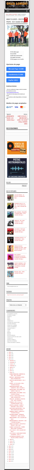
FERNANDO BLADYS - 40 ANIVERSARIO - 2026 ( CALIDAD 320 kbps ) (20, 239)
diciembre (12, 360)
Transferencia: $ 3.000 (16, 74)
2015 (10, 456)
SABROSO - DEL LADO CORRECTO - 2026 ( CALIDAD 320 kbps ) (19, 222)
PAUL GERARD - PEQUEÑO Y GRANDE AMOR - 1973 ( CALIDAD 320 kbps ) (20, 213)
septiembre (12, 365)
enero (11, 444)
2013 (10, 459)
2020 (10, 447)
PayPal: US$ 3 (13, 80)
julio (10, 369)
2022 (10, 358)
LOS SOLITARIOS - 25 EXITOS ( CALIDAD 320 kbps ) (19, 196)
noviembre (12, 362)
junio (11, 370)
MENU (8, 10)
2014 (10, 457)
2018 (10, 451)
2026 (10, 352)
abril (11, 439)
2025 (10, 353)
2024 (10, 355)
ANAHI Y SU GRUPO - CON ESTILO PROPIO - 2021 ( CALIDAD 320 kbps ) (16, 20)
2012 (10, 461)
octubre (11, 363)
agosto (11, 367)
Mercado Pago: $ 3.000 (16, 69)
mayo (11, 372)
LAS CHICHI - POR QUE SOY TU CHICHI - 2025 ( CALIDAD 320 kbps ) (19, 230)
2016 (10, 454)
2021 (10, 446)
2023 (10, 357)
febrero (11, 442)
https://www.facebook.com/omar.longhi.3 (15, 294)
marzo (11, 441)
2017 (10, 452)
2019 (10, 449)
